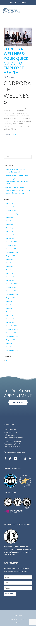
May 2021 (9, 308)
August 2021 (10, 298)
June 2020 (9, 347)
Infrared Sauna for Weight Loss (16, 175)
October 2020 (11, 333)
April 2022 (9, 270)
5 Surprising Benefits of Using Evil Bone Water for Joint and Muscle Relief (17, 181)
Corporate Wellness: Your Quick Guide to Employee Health (16, 60)
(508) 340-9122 (9, 435)
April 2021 (9, 312)
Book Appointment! (18, 2)
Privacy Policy (18, 615)
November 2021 (11, 287)
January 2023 (10, 238)
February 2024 (11, 207)
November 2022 (11, 245)
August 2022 (10, 256)
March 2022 (10, 273)
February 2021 (11, 319)
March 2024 (10, 203)
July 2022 (9, 259)
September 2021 (12, 294)
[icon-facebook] (6, 458)
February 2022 (11, 277)
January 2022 (10, 280)
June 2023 (9, 221)
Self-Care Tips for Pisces (14, 187)
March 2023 (10, 231)
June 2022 (9, 263)
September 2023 (12, 214)
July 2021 (9, 301)
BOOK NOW (18, 402)
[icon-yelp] (21, 458)
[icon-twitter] (10, 458)
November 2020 (11, 329)
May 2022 (9, 266)
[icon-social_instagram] (16, 458)
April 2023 (9, 228)
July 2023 (9, 217)
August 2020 (10, 340)
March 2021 (10, 315)
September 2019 (12, 350)
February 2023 (11, 235)
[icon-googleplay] (30, 458)
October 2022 (11, 249)
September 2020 (12, 336)
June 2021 (9, 305)
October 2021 (11, 291)
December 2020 (12, 326)
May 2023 (9, 224)
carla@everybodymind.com (13, 438)
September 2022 (12, 252)
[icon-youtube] (25, 458)
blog (13, 134)
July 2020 (9, 343)
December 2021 (11, 284)
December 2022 (12, 242)
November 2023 (11, 210)
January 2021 (10, 322)
